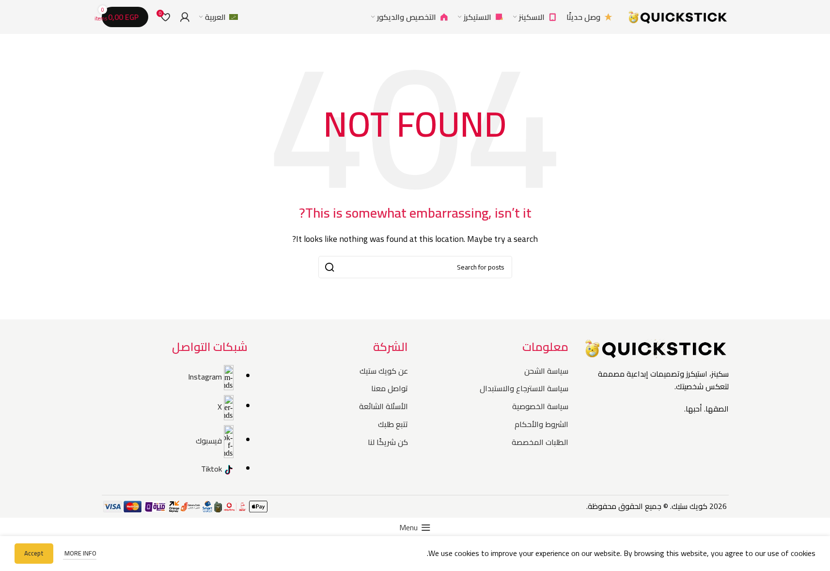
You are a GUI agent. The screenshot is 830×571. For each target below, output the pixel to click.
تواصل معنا (389, 388)
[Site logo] (678, 16)
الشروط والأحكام (541, 424)
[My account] (184, 17)
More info (79, 553)
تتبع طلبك (393, 424)
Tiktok (211, 468)
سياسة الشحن (546, 371)
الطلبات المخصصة (540, 442)
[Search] (356, 17)
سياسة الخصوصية (540, 406)
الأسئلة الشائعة (383, 406)
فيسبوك (209, 440)
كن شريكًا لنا (388, 442)
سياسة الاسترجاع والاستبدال (524, 388)
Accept (34, 553)
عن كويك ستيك (384, 371)
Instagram (205, 376)
